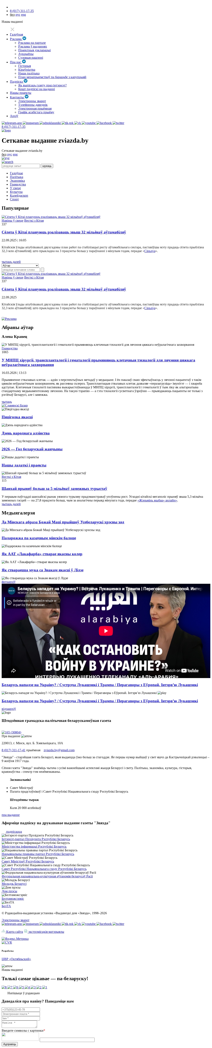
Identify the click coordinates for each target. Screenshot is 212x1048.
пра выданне (11, 815)
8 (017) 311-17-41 (13, 750)
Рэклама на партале (32, 42)
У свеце (15, 188)
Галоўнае (16, 173)
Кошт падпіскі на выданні (36, 89)
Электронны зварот (32, 101)
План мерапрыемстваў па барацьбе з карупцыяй (52, 77)
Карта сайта (14, 931)
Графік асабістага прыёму (36, 112)
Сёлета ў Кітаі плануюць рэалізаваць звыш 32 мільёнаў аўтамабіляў (64, 232)
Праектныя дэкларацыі (34, 50)
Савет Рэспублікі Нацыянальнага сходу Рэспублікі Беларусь (44, 869)
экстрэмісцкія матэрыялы (46, 931)
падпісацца (13, 831)
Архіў (14, 116)
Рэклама (16, 39)
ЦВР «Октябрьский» (16, 959)
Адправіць (9, 1044)
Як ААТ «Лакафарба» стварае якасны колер (42, 554)
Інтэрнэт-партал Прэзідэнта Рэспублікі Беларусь (36, 839)
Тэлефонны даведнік (33, 104)
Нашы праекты (20, 93)
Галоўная (16, 34)
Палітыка (16, 177)
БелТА (6, 906)
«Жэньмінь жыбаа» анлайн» (157, 500)
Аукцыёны (26, 54)
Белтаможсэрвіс (13, 898)
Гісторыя (24, 66)
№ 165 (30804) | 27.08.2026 (20, 728)
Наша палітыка (29, 73)
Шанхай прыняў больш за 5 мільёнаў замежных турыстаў (54, 488)
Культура (16, 192)
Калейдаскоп (19, 195)
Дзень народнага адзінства (26, 433)
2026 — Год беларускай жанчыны (32, 449)
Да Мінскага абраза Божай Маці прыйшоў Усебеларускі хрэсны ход (63, 522)
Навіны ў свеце (12, 220)
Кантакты (17, 97)
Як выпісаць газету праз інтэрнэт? (42, 85)
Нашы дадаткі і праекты (24, 465)
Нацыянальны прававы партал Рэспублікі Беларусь (38, 854)
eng (23, 14)
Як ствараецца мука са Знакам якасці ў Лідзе (42, 570)
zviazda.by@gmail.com (59, 750)
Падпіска (17, 81)
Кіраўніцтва (26, 69)
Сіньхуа (149, 251)
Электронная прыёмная (35, 108)
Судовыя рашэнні (30, 57)
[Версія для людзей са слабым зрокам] (6, 158)
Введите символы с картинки (23, 1030)
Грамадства (18, 184)
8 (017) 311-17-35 (22, 11)
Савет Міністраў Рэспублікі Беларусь (28, 861)
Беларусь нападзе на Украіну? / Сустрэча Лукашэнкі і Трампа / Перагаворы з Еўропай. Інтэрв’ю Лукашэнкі (100, 685)
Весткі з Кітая (34, 220)
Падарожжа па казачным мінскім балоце (39, 538)
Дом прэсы (9, 891)
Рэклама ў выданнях (32, 46)
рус (18, 14)
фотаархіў (9, 582)
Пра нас (16, 62)
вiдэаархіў (9, 709)
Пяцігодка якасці (17, 417)
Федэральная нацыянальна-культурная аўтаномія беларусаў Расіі (47, 876)
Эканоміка (17, 180)
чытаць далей (11, 261)
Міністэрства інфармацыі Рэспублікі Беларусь (34, 846)
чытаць (7, 401)
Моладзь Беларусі (14, 883)
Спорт (14, 199)
